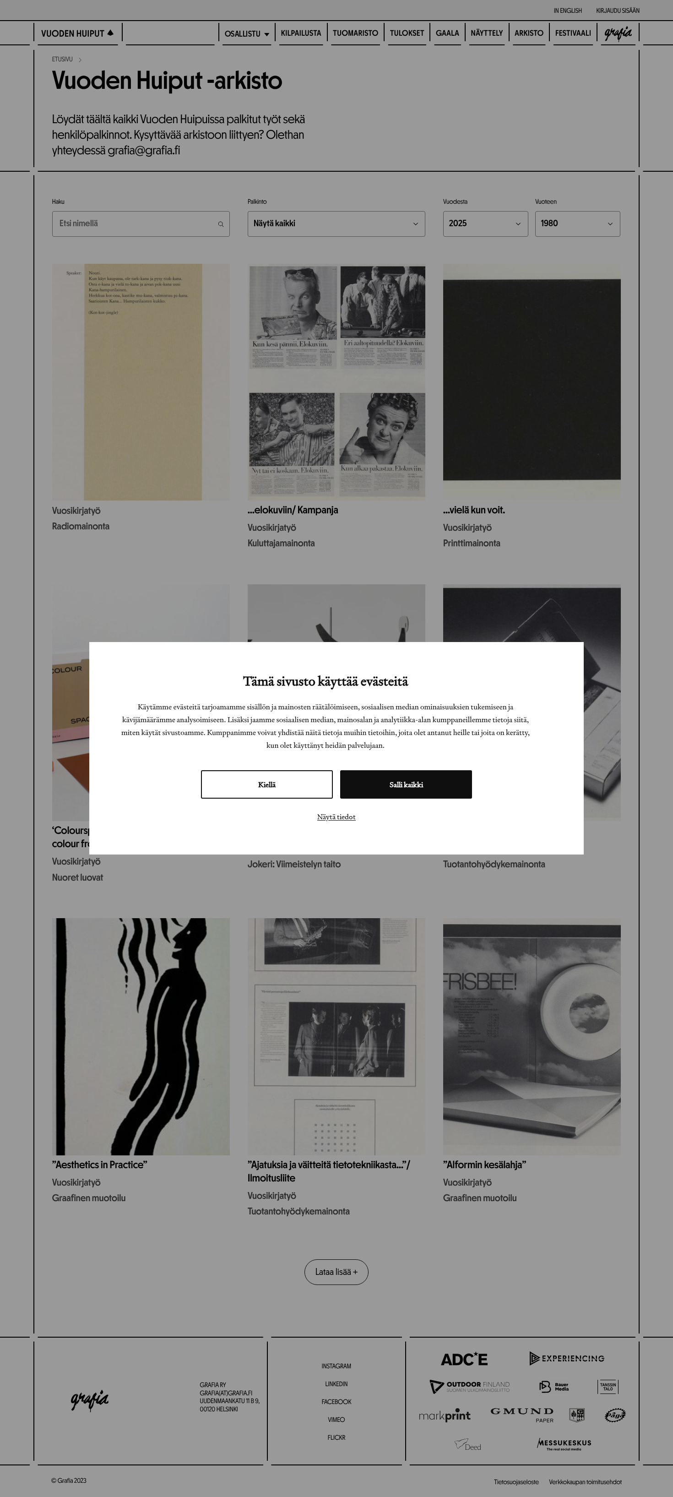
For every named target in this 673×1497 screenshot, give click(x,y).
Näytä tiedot (336, 817)
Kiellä (267, 785)
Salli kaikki (406, 785)
